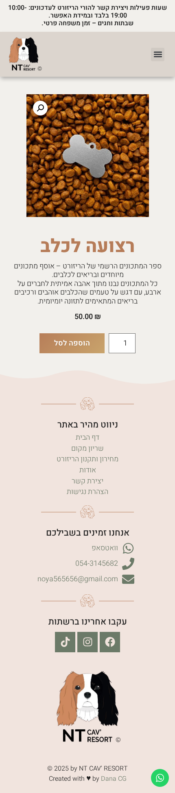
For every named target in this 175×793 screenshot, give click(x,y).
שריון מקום (87, 448)
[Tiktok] (65, 642)
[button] (157, 54)
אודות (87, 470)
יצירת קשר (87, 481)
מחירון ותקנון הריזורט (87, 459)
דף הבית (87, 437)
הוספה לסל (72, 343)
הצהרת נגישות (87, 491)
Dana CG (114, 779)
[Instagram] (87, 642)
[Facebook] (110, 642)
